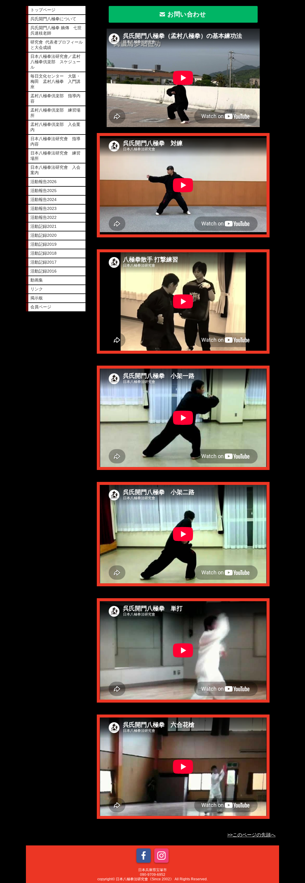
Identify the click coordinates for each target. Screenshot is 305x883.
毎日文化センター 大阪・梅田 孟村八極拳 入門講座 (55, 81)
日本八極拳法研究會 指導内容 (55, 141)
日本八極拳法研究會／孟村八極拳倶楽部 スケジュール (55, 61)
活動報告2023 (43, 208)
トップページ (42, 9)
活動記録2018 (43, 253)
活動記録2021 (43, 226)
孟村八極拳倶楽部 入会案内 (55, 127)
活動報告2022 (43, 217)
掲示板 (36, 298)
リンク (36, 289)
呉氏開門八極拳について (53, 18)
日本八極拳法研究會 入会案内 (55, 170)
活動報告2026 (43, 181)
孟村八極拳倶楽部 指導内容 (55, 98)
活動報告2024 (43, 199)
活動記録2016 (43, 271)
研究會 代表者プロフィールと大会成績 (56, 45)
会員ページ (40, 306)
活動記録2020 (43, 235)
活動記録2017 (43, 262)
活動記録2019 (43, 244)
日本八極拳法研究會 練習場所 (55, 156)
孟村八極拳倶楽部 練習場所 (55, 113)
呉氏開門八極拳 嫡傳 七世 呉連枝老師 (57, 30)
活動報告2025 (43, 190)
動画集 (36, 280)
